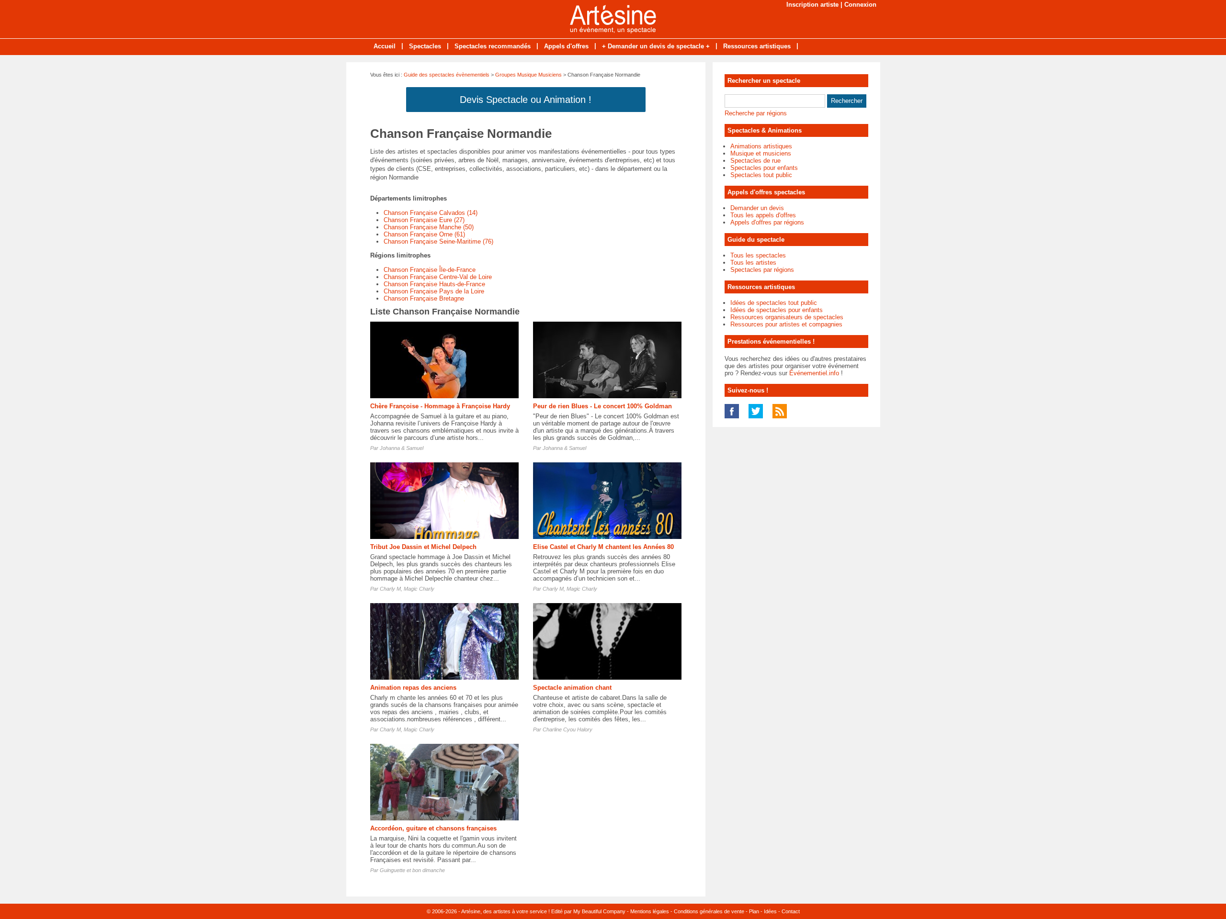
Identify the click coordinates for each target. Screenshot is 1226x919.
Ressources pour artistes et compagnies (786, 324)
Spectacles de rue (755, 160)
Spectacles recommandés (492, 46)
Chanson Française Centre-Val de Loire (438, 276)
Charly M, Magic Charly (407, 589)
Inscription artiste (812, 4)
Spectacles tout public (761, 175)
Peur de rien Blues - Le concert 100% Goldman (602, 406)
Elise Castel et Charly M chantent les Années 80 (603, 546)
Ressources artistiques (757, 46)
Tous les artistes (753, 262)
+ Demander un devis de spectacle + (656, 46)
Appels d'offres (566, 46)
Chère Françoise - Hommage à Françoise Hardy (440, 406)
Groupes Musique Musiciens (528, 75)
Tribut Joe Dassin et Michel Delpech (423, 546)
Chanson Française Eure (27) (424, 220)
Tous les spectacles (758, 255)
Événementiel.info (814, 373)
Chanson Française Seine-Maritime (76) (438, 241)
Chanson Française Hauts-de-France (434, 284)
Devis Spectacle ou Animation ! (525, 99)
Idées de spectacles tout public (773, 302)
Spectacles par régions (762, 269)
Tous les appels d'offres (763, 215)
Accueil (385, 46)
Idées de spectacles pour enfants (776, 310)
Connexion (860, 4)
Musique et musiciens (760, 153)
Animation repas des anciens (413, 687)
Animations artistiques (761, 146)
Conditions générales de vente (709, 911)
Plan (754, 911)
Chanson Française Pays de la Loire (434, 291)
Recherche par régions (756, 113)
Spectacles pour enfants (764, 167)
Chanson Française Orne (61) (424, 234)
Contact (791, 911)
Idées (770, 911)
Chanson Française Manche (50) (429, 227)
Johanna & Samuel (401, 448)
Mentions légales (649, 911)
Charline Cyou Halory (567, 729)
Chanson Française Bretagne (424, 298)
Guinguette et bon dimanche (412, 870)
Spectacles (425, 46)
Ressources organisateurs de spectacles (786, 317)
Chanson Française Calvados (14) (430, 212)
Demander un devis (757, 208)
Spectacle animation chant (572, 687)
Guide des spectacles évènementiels (446, 75)
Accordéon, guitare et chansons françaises (433, 828)
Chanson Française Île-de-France (430, 269)
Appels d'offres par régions (767, 222)
